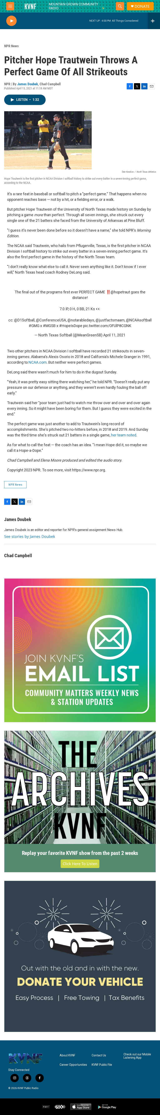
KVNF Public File (102, 1064)
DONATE (142, 6)
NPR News (11, 46)
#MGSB (49, 326)
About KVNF (67, 1055)
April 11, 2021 (114, 335)
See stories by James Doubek (29, 536)
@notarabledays (81, 320)
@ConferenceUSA (51, 320)
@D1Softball (24, 320)
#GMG (34, 326)
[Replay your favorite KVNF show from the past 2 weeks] (80, 787)
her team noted (123, 435)
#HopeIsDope (70, 326)
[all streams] (154, 20)
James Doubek (27, 84)
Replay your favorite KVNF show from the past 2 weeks (80, 853)
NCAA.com (38, 362)
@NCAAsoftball (139, 320)
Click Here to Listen (80, 863)
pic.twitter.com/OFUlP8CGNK (107, 326)
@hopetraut (120, 292)
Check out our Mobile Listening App (137, 1056)
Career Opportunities (73, 1064)
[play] (11, 21)
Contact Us (99, 1055)
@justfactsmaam (110, 320)
